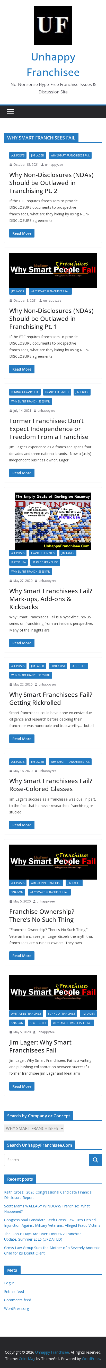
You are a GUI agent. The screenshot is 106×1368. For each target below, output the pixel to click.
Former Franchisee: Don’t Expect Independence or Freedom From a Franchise (49, 428)
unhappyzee (54, 164)
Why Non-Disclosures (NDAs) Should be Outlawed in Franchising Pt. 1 (51, 318)
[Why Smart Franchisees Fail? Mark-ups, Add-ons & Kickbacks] (53, 521)
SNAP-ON (17, 892)
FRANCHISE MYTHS (57, 392)
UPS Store (79, 666)
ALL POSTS (17, 155)
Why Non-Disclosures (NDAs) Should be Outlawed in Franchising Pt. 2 (51, 182)
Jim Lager (37, 155)
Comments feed (17, 1299)
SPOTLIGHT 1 (38, 1023)
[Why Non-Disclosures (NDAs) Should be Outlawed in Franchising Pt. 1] (53, 270)
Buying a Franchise (25, 392)
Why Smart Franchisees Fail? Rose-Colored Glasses (50, 784)
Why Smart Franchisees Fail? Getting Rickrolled (50, 698)
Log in (9, 1283)
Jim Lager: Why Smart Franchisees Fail (40, 1046)
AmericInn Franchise (46, 883)
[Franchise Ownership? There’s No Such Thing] (53, 862)
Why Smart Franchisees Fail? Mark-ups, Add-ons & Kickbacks (50, 598)
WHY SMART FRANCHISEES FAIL (70, 155)
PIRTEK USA (18, 562)
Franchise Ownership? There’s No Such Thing (41, 915)
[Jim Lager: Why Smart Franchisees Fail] (53, 992)
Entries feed (14, 1291)
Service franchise (45, 562)
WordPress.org (16, 1308)
